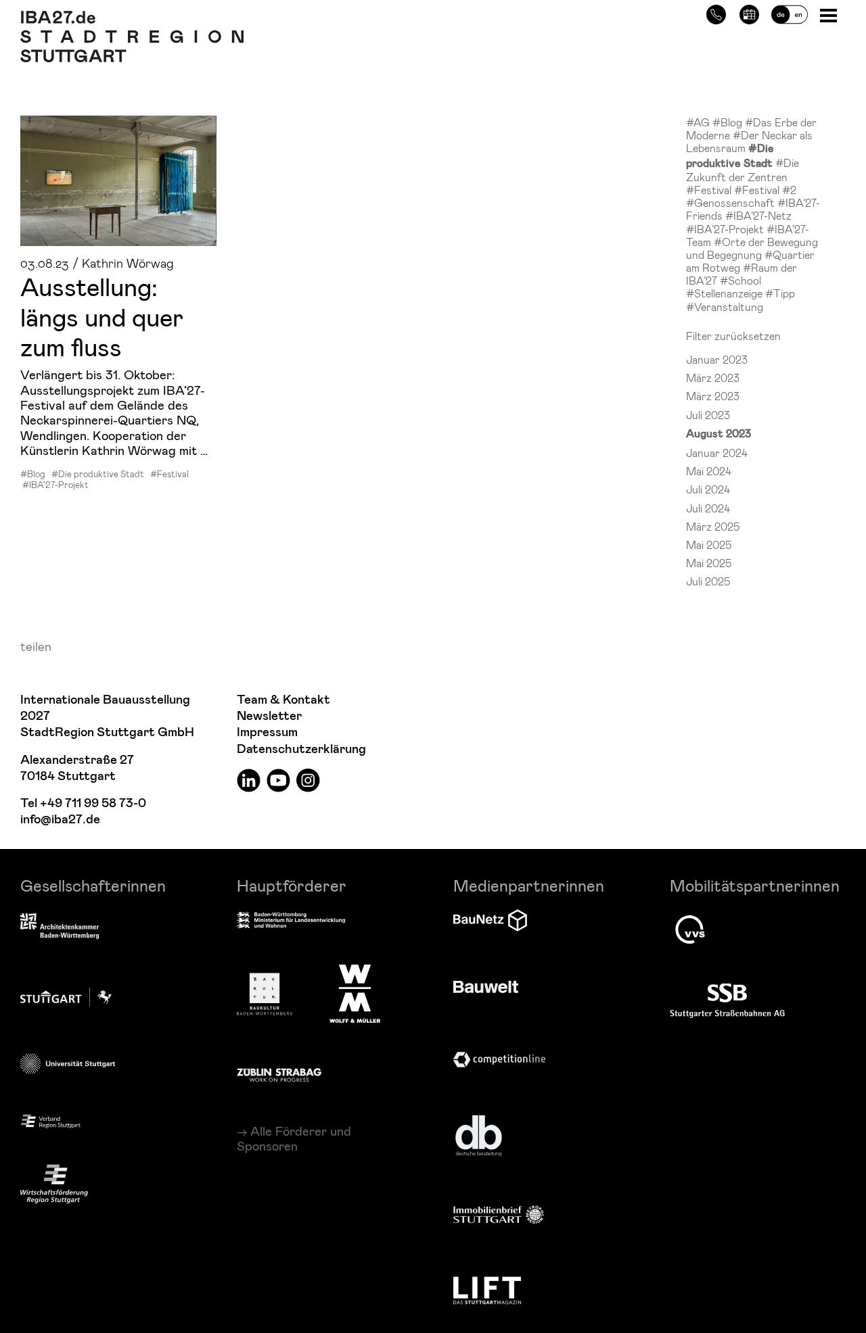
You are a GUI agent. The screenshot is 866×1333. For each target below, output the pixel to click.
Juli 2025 (708, 581)
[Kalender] (749, 12)
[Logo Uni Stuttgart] (67, 1063)
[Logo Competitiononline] (499, 1059)
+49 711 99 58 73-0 (93, 803)
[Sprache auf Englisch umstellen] (789, 12)
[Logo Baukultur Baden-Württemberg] (264, 994)
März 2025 (712, 526)
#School (740, 280)
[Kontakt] (716, 12)
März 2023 (712, 377)
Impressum (267, 732)
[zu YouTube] (278, 779)
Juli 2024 (708, 489)
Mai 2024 (708, 470)
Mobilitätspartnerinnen (755, 885)
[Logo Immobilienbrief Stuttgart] (498, 1214)
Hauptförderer (291, 885)
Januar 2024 (717, 452)
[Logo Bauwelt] (485, 987)
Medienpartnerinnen (528, 885)
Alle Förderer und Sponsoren (294, 1138)
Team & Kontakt (283, 700)
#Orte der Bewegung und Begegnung (752, 248)
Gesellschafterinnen (93, 885)
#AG (699, 122)
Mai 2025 (708, 544)
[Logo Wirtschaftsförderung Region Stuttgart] (54, 1184)
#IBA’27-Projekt (55, 484)
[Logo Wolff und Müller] (354, 994)
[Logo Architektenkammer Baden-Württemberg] (59, 927)
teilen (35, 646)
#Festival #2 (765, 189)
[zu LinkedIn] (248, 779)
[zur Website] (50, 1120)
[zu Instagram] (308, 779)
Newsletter (269, 716)
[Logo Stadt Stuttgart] (66, 997)
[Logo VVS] (690, 929)
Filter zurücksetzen (733, 335)
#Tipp (780, 293)
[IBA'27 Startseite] (132, 17)
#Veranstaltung (724, 306)
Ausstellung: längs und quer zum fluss (101, 316)
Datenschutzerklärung (301, 749)
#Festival (169, 473)
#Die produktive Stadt (97, 473)
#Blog (32, 473)
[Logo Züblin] (279, 1073)
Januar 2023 (717, 359)
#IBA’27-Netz (758, 215)
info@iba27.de (60, 819)
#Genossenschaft (731, 202)
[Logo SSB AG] (727, 1001)
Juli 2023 (708, 414)
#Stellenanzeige (725, 293)
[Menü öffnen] (830, 14)
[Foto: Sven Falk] (118, 181)
